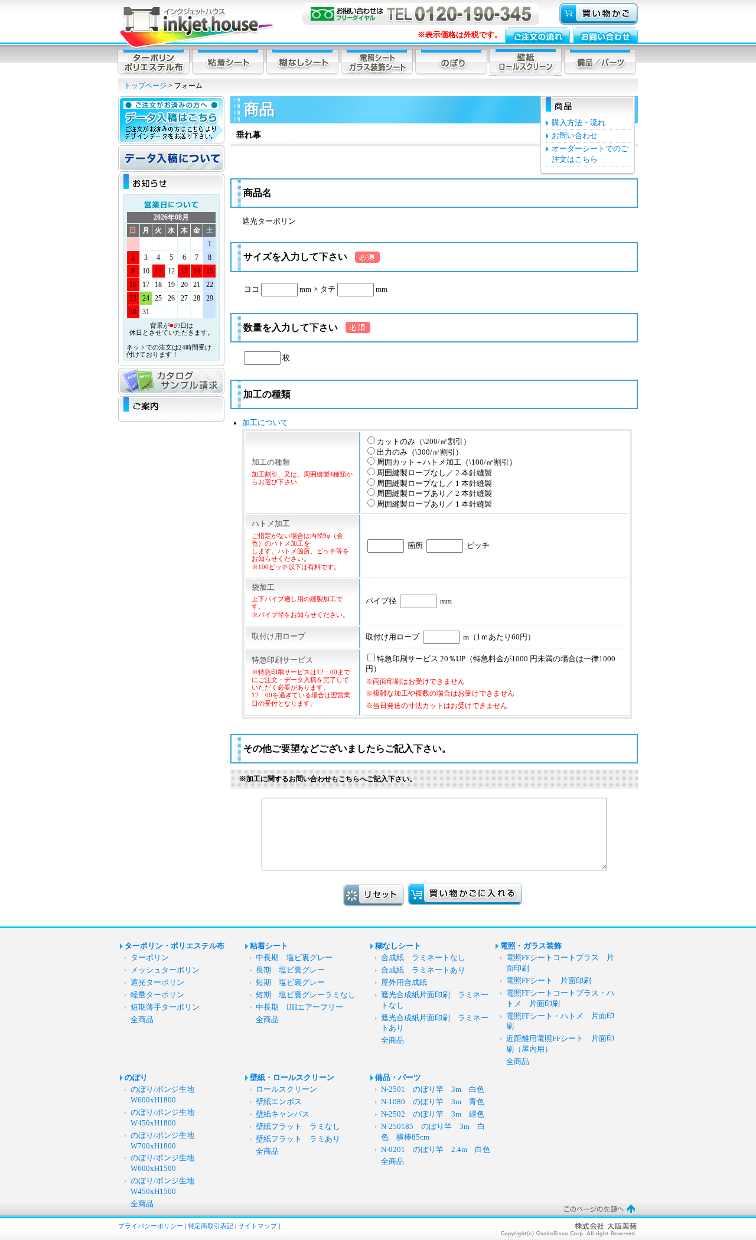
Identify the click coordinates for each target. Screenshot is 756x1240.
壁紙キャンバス (282, 1114)
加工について (265, 423)
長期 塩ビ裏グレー (290, 970)
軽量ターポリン (157, 995)
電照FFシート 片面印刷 (552, 981)
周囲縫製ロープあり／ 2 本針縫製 (434, 494)
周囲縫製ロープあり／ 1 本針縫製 (434, 504)
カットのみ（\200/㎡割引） (424, 442)
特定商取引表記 (210, 1225)
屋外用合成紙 (404, 982)
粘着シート (269, 946)
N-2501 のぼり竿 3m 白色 (432, 1089)
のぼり (136, 1077)
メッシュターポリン (165, 970)
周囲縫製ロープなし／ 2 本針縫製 (434, 473)
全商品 (142, 1020)
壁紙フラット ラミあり (298, 1139)
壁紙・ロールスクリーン (292, 1077)
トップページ (145, 85)
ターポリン (150, 958)
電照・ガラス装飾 (531, 946)
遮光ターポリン (157, 982)
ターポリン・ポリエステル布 (174, 946)
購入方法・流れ (578, 123)
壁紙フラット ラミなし (298, 1126)
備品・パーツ (398, 1077)
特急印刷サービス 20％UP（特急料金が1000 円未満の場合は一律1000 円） (490, 682)
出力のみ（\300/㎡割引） (420, 452)
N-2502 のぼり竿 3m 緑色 (432, 1114)
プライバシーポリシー (150, 1225)
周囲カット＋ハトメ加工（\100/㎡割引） (447, 462)
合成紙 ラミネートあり (423, 970)
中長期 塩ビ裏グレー (294, 958)
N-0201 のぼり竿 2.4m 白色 (435, 1150)
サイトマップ (257, 1225)
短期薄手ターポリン (165, 1007)
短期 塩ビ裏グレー (290, 982)
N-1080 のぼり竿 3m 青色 (432, 1102)
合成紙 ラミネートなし (423, 958)
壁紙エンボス (279, 1102)
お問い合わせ (575, 136)
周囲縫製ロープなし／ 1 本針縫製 (434, 483)
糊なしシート (398, 946)
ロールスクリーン (286, 1089)
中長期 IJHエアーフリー (299, 1007)
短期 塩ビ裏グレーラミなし (306, 995)
